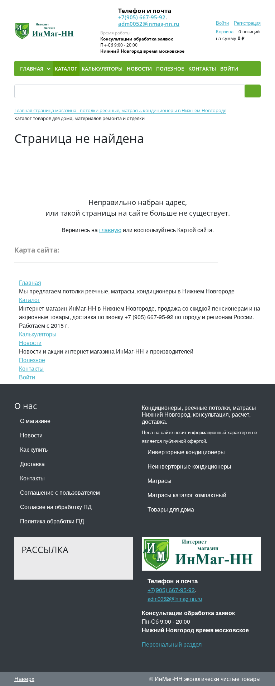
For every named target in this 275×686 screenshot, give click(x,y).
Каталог (29, 300)
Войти (222, 22)
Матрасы (160, 480)
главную (110, 230)
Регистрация (247, 22)
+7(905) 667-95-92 (141, 17)
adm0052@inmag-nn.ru (148, 23)
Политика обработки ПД (52, 521)
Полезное (32, 360)
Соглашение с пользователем (60, 492)
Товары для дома (171, 509)
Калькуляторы (38, 334)
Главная (30, 282)
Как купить (34, 449)
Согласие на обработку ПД (56, 507)
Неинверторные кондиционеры (189, 466)
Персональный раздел (172, 644)
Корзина (224, 31)
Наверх (24, 679)
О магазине (35, 421)
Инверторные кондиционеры (186, 452)
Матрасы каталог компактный (187, 495)
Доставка (32, 464)
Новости (30, 343)
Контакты (31, 368)
